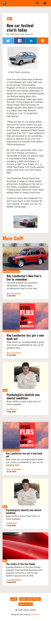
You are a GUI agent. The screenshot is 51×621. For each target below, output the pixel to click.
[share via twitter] (8, 40)
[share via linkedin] (31, 40)
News (9, 18)
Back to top (25, 604)
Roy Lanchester (13, 271)
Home (14, 599)
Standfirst (35, 614)
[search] (34, 3)
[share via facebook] (19, 40)
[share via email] (42, 40)
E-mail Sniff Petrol (30, 599)
